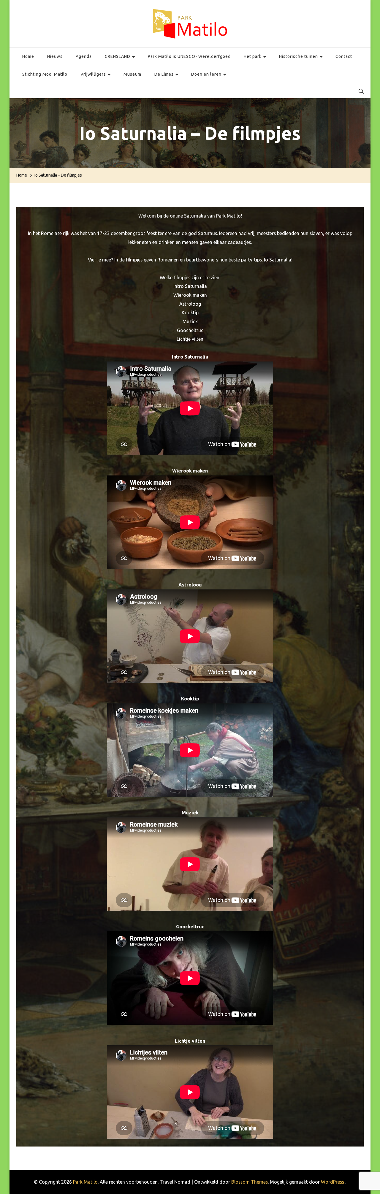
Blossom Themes (249, 1182)
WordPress (332, 1182)
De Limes (164, 74)
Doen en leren (206, 74)
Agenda (84, 56)
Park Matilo (85, 1182)
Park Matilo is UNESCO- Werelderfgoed (189, 56)
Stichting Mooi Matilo (44, 74)
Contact (343, 56)
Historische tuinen (298, 56)
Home (28, 56)
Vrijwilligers (93, 74)
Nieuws (55, 56)
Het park (253, 56)
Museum (132, 74)
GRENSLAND (117, 56)
